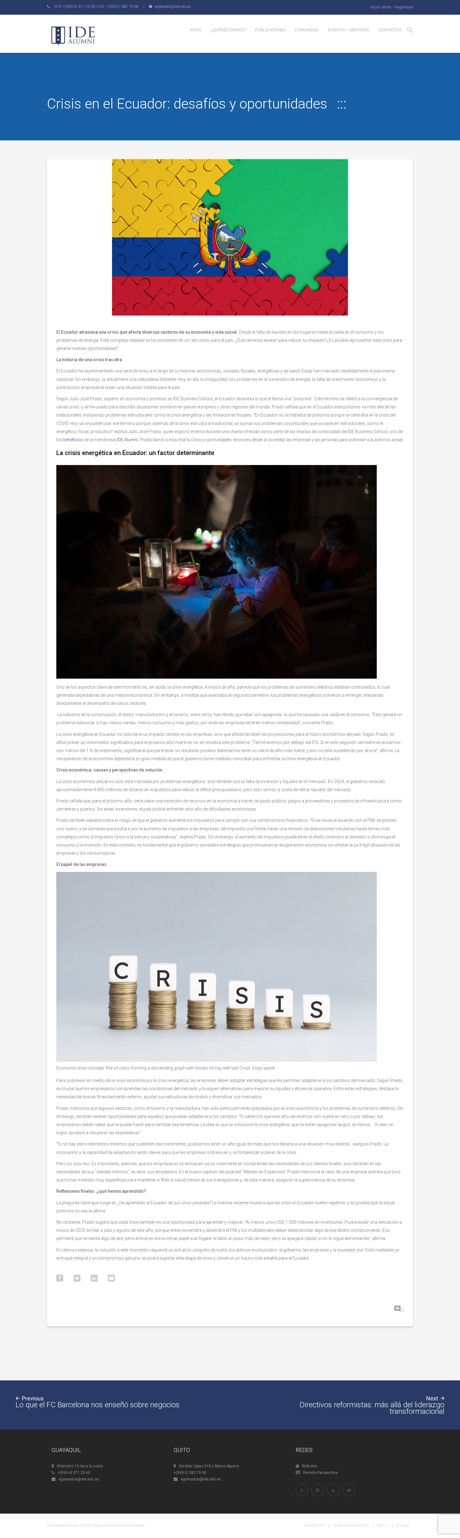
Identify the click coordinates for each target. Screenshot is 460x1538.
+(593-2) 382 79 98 (190, 1472)
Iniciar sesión (380, 7)
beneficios (73, 439)
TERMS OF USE (314, 1525)
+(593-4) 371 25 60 (74, 1472)
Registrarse (404, 7)
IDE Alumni (127, 439)
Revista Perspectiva (320, 1472)
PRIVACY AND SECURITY (351, 1525)
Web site (309, 1466)
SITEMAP (402, 1525)
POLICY (382, 1525)
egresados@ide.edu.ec (79, 1479)
